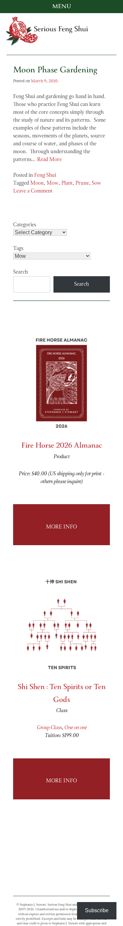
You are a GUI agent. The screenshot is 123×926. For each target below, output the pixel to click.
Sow (96, 183)
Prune (82, 183)
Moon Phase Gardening (55, 71)
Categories (24, 225)
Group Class (49, 728)
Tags (18, 248)
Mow (52, 183)
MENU (61, 6)
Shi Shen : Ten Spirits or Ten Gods (62, 694)
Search (20, 272)
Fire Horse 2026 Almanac (61, 446)
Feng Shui (45, 175)
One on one (75, 728)
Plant (66, 183)
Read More (49, 159)
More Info (61, 527)
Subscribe (97, 910)
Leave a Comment (32, 191)
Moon (37, 183)
